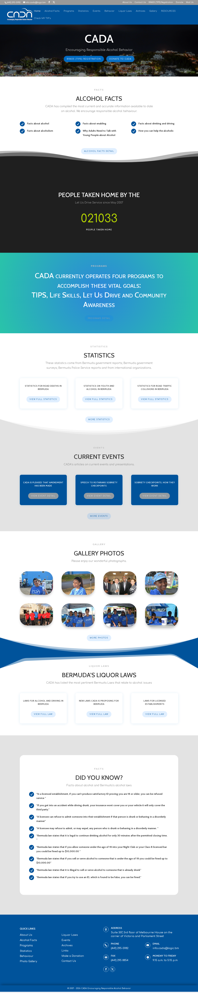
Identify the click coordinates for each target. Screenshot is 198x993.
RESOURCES (168, 11)
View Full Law (43, 714)
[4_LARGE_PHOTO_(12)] (161, 594)
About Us (127, 2)
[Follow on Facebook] (106, 969)
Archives (140, 11)
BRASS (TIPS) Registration (161, 2)
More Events (99, 516)
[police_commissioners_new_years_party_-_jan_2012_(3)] (119, 594)
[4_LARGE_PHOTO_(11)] (78, 626)
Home (37, 11)
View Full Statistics (43, 399)
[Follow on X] (112, 969)
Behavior (109, 11)
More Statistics (99, 419)
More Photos (99, 638)
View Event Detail (43, 496)
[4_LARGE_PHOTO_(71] (36, 594)
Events (96, 11)
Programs (69, 11)
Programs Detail (99, 318)
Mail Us (189, 2)
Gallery (153, 11)
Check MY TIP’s (42, 18)
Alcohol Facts (52, 11)
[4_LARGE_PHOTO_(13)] (78, 594)
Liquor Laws (125, 11)
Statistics (83, 11)
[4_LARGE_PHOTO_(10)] (119, 626)
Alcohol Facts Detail (99, 151)
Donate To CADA (120, 59)
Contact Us (140, 2)
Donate (179, 2)
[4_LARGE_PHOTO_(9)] (161, 626)
